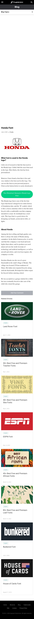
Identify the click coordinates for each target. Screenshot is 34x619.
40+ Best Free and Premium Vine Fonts (15, 401)
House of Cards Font (12, 583)
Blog (17, 7)
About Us (12, 605)
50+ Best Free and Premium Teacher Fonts (15, 364)
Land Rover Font (10, 326)
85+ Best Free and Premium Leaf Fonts (15, 511)
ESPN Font (8, 436)
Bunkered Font (9, 547)
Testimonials (27, 605)
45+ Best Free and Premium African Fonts (15, 474)
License (14, 608)
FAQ (8, 608)
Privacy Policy (23, 608)
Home (5, 605)
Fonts (11, 132)
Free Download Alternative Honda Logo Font (17, 194)
